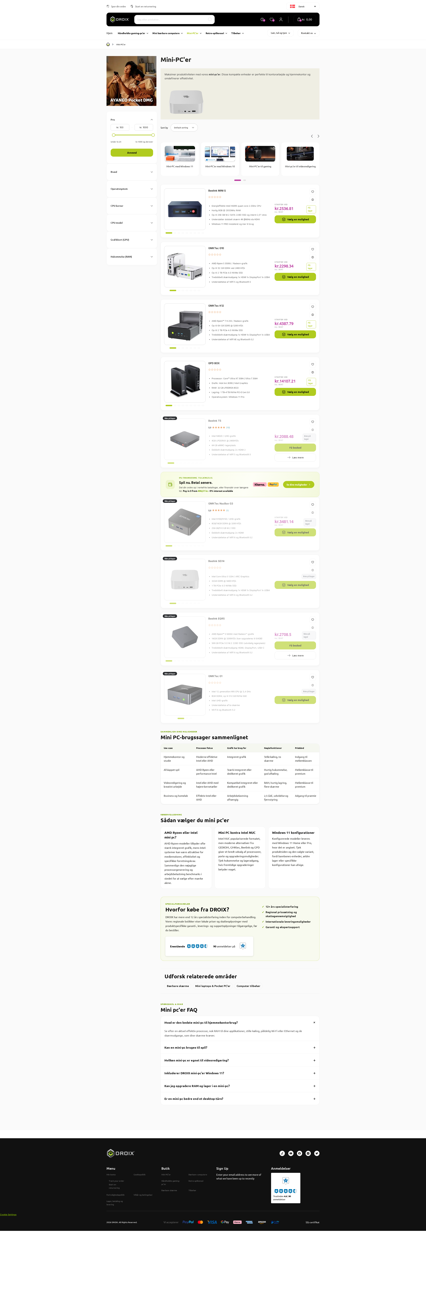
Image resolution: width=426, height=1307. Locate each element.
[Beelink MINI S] (185, 209)
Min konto (111, 1174)
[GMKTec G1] (185, 694)
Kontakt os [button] (307, 33)
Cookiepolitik (139, 1174)
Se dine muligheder (297, 484)
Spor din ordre (118, 6)
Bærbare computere (198, 1174)
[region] (240, 774)
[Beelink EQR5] (185, 637)
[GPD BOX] (185, 382)
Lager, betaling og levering (114, 1203)
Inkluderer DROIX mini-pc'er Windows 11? (240, 1072)
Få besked (295, 447)
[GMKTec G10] (185, 266)
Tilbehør (192, 1190)
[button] (305, 19)
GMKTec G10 (216, 248)
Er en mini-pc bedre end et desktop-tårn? (240, 1098)
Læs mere (298, 457)
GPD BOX (214, 363)
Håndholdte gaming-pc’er (170, 1182)
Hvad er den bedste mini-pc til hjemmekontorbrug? (240, 1022)
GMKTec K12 (216, 305)
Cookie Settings (8, 1214)
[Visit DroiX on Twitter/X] (317, 1153)
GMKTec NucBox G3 (220, 503)
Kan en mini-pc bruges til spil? (240, 1047)
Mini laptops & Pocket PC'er (212, 986)
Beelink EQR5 (216, 618)
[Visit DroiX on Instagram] (308, 1153)
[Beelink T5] (185, 439)
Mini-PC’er (166, 1174)
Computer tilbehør (248, 986)
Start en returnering (145, 6)
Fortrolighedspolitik (115, 1194)
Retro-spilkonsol (196, 1180)
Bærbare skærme (178, 986)
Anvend (132, 152)
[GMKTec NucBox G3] (185, 522)
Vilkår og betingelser (143, 1194)
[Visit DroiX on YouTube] (291, 1153)
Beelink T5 (214, 420)
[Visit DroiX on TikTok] (282, 1153)
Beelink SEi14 (216, 561)
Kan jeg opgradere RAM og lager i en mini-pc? (240, 1085)
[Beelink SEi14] (185, 579)
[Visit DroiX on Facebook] (299, 1153)
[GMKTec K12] (185, 324)
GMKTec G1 (215, 676)
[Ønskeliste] (312, 191)
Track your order (116, 1180)
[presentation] (312, 136)
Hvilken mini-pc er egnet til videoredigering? (240, 1060)
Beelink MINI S (217, 190)
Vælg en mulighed (298, 219)
